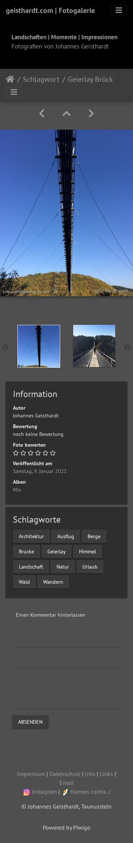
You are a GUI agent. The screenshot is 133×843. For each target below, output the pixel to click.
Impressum (31, 773)
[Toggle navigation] (119, 10)
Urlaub (90, 566)
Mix (17, 489)
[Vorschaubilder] (66, 113)
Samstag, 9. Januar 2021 (40, 471)
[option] (38, 346)
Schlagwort (41, 79)
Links (106, 773)
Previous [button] (5, 347)
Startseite (10, 79)
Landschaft (31, 566)
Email (66, 782)
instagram (44, 791)
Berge (94, 536)
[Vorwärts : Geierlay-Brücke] (91, 113)
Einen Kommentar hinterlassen (50, 615)
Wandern (53, 581)
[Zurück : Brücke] (42, 113)
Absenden (30, 721)
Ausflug (65, 536)
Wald (24, 581)
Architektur (31, 536)
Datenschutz (65, 773)
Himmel (87, 551)
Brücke (26, 551)
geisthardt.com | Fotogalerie (50, 10)
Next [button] (127, 347)
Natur (63, 566)
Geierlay (56, 551)
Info (90, 773)
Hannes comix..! (90, 791)
